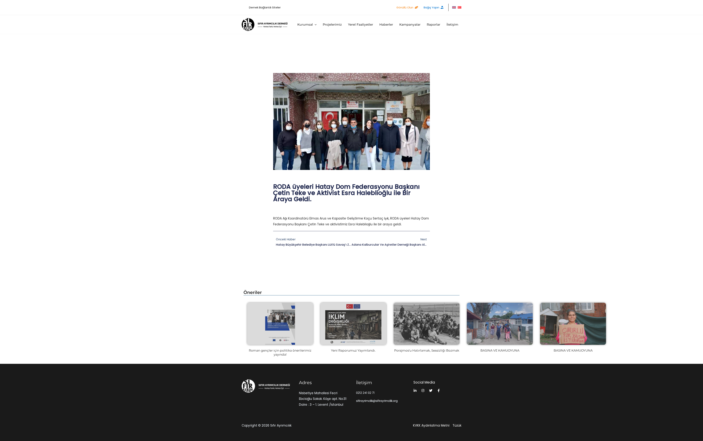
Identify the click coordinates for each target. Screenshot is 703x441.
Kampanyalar (410, 24)
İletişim (452, 24)
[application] (315, 24)
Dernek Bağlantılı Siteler (265, 7)
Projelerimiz (332, 24)
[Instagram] (423, 390)
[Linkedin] (415, 390)
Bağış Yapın (431, 7)
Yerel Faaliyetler (360, 24)
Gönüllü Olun (404, 7)
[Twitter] (430, 390)
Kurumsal (305, 24)
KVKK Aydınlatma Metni (431, 425)
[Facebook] (438, 390)
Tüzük (457, 425)
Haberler (386, 24)
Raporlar (433, 24)
